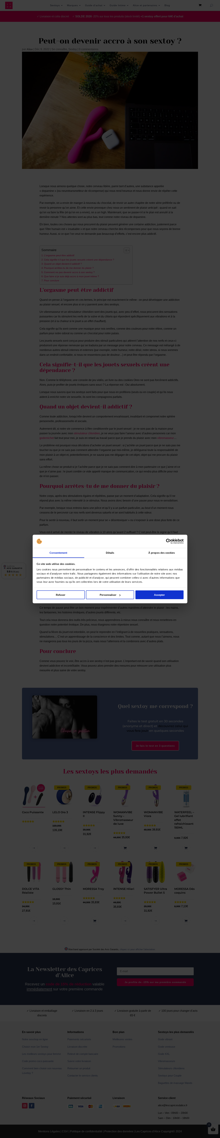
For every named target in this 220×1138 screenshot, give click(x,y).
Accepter (159, 594)
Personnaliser (108, 594)
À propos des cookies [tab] (161, 552)
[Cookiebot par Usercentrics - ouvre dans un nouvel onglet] (168, 541)
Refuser (60, 594)
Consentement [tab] (58, 552)
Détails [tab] (110, 552)
